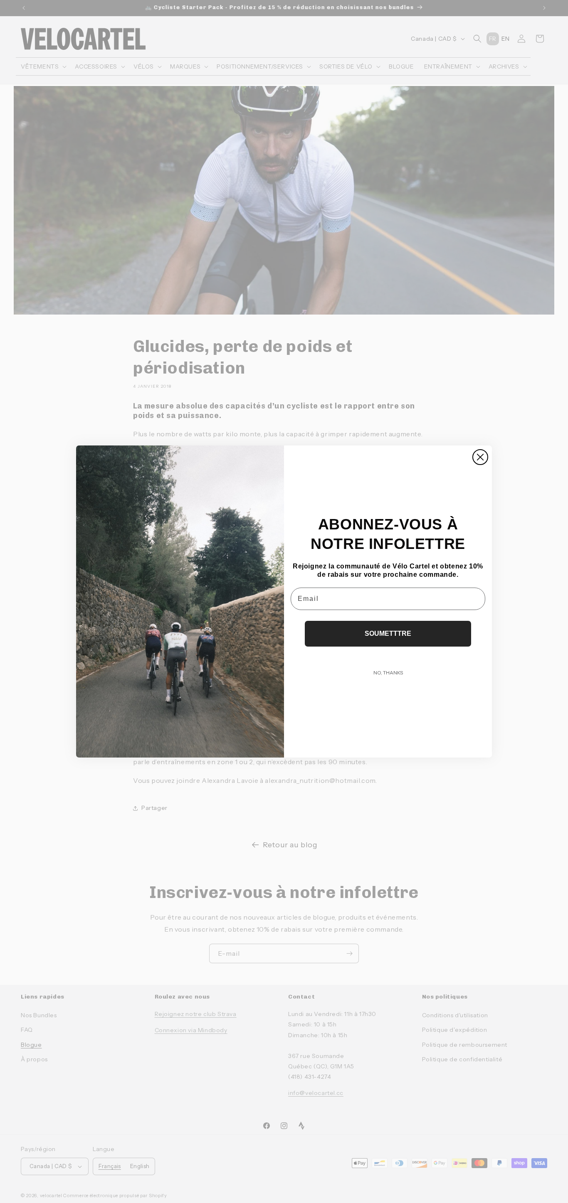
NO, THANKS (388, 672)
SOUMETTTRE (388, 633)
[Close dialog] (480, 457)
